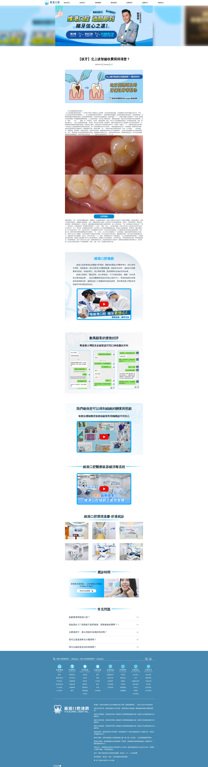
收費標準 (129, 3)
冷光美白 (136, 674)
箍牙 (72, 690)
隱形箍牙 (72, 674)
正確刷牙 (110, 681)
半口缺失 (59, 687)
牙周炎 (123, 674)
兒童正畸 (148, 681)
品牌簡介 (82, 3)
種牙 (59, 674)
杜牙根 (97, 681)
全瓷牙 (85, 678)
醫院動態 (114, 3)
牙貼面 (85, 693)
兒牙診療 (148, 690)
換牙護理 (148, 687)
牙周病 (123, 684)
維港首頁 (67, 3)
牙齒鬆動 (123, 687)
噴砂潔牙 (136, 684)
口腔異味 (110, 687)
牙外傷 (148, 684)
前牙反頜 (72, 678)
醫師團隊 (98, 3)
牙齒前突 (72, 684)
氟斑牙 (85, 684)
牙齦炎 (123, 681)
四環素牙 (85, 687)
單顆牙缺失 (59, 678)
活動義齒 (85, 690)
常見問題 (136, 693)
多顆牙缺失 (59, 684)
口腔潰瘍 (98, 690)
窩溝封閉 (148, 678)
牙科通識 (110, 684)
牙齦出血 (123, 678)
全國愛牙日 (110, 674)
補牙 (97, 674)
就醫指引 (145, 3)
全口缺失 (59, 690)
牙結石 (136, 687)
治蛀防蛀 (148, 674)
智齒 (97, 678)
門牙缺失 (59, 681)
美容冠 (85, 674)
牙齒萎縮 (123, 690)
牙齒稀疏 (72, 687)
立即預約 (104, 216)
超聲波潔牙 (135, 681)
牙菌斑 (136, 690)
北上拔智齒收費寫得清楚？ (75, 111)
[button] (59, 28)
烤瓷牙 (85, 681)
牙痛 (97, 687)
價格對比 (161, 3)
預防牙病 (110, 678)
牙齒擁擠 (72, 681)
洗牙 (135, 678)
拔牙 (97, 684)
